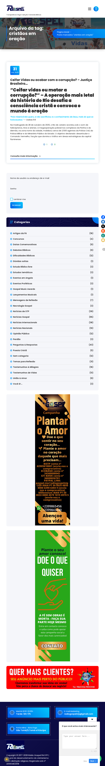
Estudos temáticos (23, 272)
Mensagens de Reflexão (25, 300)
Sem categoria (20, 356)
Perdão (16, 339)
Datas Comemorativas (25, 244)
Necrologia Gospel (22, 305)
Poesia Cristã (20, 350)
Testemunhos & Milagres (26, 367)
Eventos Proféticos (22, 283)
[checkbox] (6, 759)
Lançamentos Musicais (25, 294)
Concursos (18, 239)
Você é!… (17, 383)
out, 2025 (15, 70)
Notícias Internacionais (25, 322)
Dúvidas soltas (20, 261)
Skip (85, 761)
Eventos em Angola (23, 278)
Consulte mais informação (24, 156)
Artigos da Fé (20, 233)
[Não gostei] (52, 144)
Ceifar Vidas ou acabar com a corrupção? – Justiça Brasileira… (51, 82)
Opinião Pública (21, 333)
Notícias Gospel (21, 317)
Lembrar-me (19, 199)
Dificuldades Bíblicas (24, 255)
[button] (103, 217)
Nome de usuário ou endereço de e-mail (29, 178)
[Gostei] (44, 144)
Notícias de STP (21, 311)
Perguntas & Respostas (25, 344)
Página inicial (63, 32)
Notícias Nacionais (22, 328)
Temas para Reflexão (24, 361)
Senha (13, 188)
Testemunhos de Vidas (25, 372)
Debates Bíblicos (21, 250)
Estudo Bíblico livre (22, 266)
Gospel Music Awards (24, 289)
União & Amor (20, 378)
